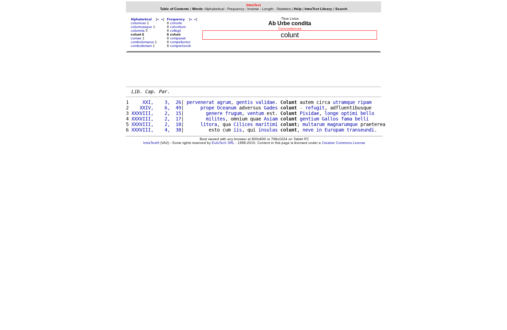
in (319, 130)
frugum (233, 113)
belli (362, 119)
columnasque (141, 27)
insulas (268, 130)
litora (208, 124)
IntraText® (151, 143)
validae (265, 102)
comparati (178, 38)
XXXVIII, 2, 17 (156, 119)
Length (268, 9)
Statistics (284, 9)
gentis (244, 102)
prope (207, 107)
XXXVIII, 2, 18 (156, 124)
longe (331, 113)
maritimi (267, 124)
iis (237, 130)
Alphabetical (214, 9)
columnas (138, 23)
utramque (344, 102)
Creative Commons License (343, 143)
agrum (224, 102)
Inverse (253, 9)
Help (297, 9)
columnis (138, 30)
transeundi (360, 130)
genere (214, 113)
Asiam (271, 119)
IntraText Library (318, 9)
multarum (313, 124)
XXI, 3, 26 (156, 102)
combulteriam (141, 46)
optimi (349, 113)
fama (346, 119)
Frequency (235, 9)
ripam (364, 102)
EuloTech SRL (223, 143)
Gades (271, 107)
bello (367, 113)
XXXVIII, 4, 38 (156, 130)
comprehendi (180, 46)
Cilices (243, 124)
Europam (334, 130)
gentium (309, 119)
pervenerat (200, 102)
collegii (175, 30)
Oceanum (226, 107)
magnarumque (342, 124)
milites (215, 119)
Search (341, 9)
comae (136, 38)
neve (308, 130)
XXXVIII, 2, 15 (156, 113)
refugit (315, 107)
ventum (255, 113)
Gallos (330, 119)
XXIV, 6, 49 (156, 107)
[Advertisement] (253, 69)
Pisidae (309, 113)
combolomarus (142, 42)
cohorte (176, 23)
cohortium (178, 27)
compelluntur (180, 42)
